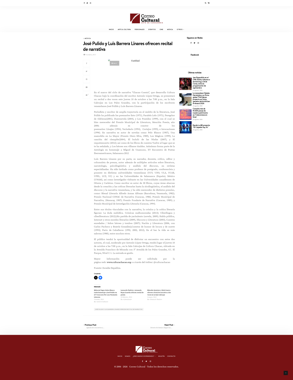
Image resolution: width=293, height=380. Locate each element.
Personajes (140, 29)
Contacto (171, 356)
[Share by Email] (86, 87)
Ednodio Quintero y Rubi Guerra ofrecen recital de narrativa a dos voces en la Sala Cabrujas (159, 292)
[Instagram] (90, 3)
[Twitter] (87, 3)
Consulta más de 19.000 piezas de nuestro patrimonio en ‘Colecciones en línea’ (200, 112)
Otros (180, 29)
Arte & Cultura (124, 29)
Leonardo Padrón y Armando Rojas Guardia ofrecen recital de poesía (132, 292)
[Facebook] (84, 3)
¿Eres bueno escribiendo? (143, 356)
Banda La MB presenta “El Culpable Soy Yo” (201, 126)
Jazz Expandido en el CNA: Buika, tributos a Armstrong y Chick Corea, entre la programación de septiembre (201, 82)
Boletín (161, 356)
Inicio (111, 29)
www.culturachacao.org (119, 262)
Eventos (152, 29)
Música (170, 29)
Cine (161, 29)
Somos (127, 356)
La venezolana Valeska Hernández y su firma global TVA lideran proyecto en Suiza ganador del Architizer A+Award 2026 (201, 98)
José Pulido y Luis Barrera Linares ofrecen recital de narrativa (118, 309)
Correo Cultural (137, 366)
